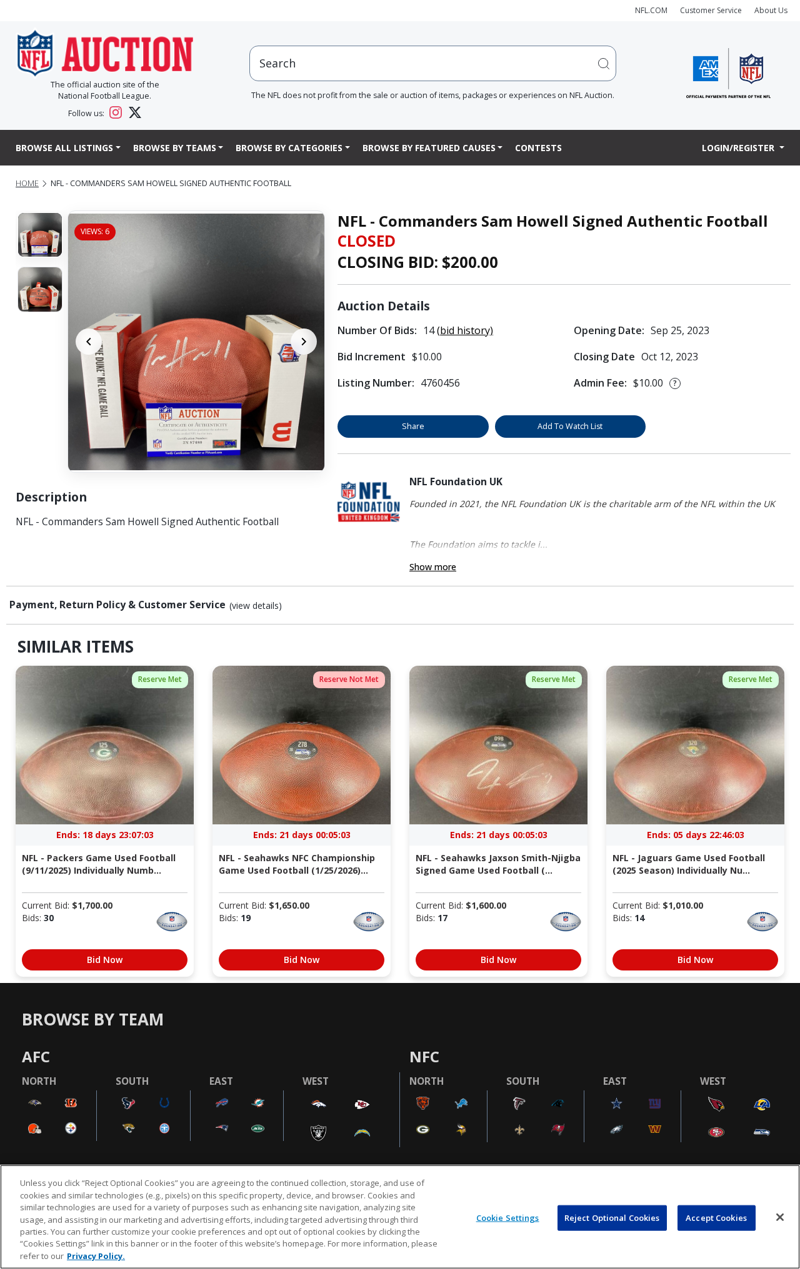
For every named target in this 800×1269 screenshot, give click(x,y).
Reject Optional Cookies (612, 1217)
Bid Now (104, 959)
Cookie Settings (507, 1217)
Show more (432, 567)
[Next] (304, 341)
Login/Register (739, 148)
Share (413, 426)
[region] (400, 1217)
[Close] (780, 1217)
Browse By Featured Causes (429, 148)
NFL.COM (651, 10)
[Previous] (89, 341)
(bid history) (465, 330)
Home (27, 183)
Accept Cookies (716, 1217)
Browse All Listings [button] (64, 148)
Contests (538, 148)
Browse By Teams (174, 148)
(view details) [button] (255, 605)
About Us (771, 10)
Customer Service (711, 10)
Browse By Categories (289, 148)
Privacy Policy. (96, 1256)
